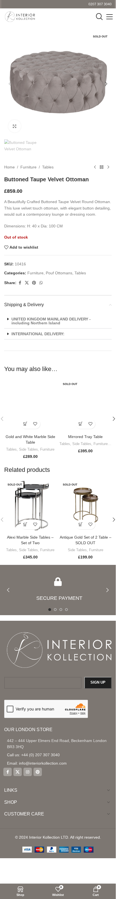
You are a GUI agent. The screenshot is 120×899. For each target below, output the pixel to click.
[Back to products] (101, 167)
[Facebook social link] (19, 283)
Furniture (28, 167)
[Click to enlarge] (14, 126)
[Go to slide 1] (49, 609)
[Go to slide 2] (55, 609)
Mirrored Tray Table (85, 436)
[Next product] (108, 167)
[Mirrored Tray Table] (85, 405)
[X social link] (26, 283)
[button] (9, 83)
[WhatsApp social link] (41, 283)
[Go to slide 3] (60, 609)
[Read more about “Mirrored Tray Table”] (80, 424)
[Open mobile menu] (109, 16)
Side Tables (28, 449)
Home (9, 167)
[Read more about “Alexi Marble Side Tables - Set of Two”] (25, 524)
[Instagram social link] (27, 772)
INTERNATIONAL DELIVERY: (37, 334)
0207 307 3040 (100, 4)
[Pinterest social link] (34, 283)
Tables (48, 167)
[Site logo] (19, 16)
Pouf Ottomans (59, 273)
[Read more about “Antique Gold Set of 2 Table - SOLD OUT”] (80, 524)
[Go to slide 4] (66, 609)
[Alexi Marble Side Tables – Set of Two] (30, 506)
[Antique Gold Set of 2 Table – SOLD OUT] (85, 506)
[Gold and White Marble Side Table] (30, 405)
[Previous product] (95, 167)
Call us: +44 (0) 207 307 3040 (33, 755)
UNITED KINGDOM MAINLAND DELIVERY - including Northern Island (51, 321)
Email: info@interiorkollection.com (37, 763)
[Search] (99, 16)
